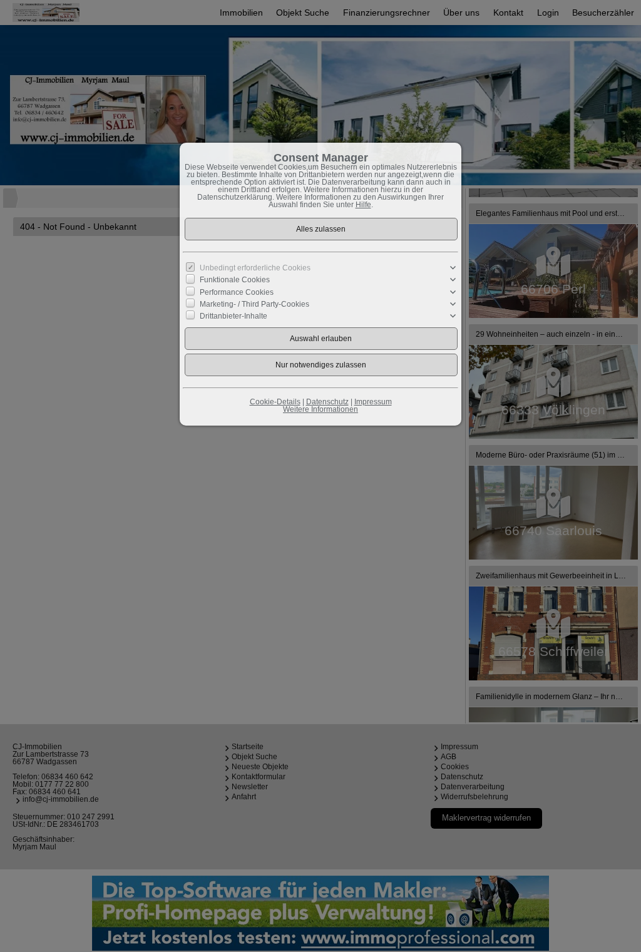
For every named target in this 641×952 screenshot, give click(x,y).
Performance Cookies (237, 291)
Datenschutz (327, 401)
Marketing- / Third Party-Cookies (254, 303)
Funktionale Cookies (235, 279)
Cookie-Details (275, 401)
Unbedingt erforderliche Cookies (255, 268)
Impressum (373, 401)
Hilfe (363, 204)
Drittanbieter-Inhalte (233, 316)
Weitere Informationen (320, 409)
